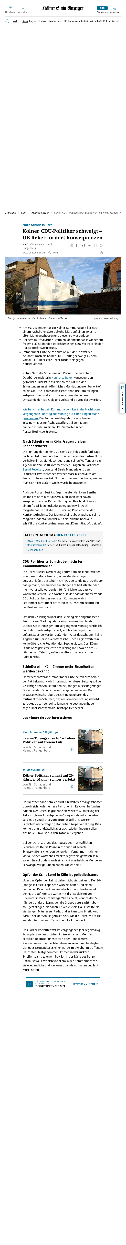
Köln (23, 212)
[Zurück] (7, 21)
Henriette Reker (40, 212)
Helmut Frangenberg (36, 750)
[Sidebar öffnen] (16, 21)
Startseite (10, 212)
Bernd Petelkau (33, 469)
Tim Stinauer (33, 244)
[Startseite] (63, 8)
